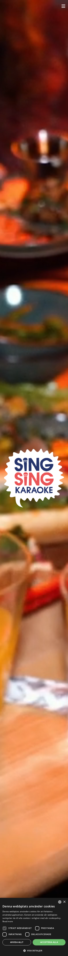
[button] (63, 6)
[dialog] (34, 927)
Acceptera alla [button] (49, 942)
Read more (7, 921)
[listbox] (59, 902)
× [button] (64, 902)
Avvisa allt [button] (16, 942)
